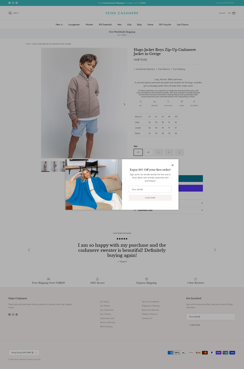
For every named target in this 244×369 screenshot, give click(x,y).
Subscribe (150, 198)
